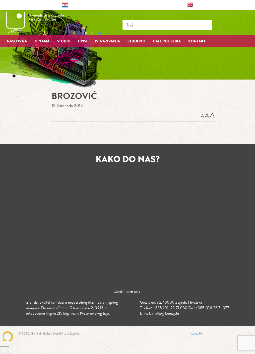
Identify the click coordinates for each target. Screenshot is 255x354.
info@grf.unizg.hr (165, 313)
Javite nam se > (128, 291)
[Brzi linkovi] (4, 350)
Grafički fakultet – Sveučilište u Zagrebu (40, 22)
